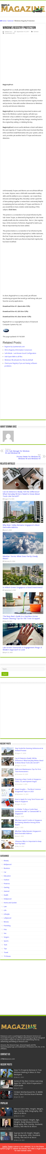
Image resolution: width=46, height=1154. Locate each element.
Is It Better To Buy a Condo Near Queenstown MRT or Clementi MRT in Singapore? (28, 811)
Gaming (6, 887)
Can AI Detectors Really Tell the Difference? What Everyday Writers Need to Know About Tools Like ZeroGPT (21, 494)
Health (6, 895)
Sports (6, 941)
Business (7, 868)
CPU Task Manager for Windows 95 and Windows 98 (17, 451)
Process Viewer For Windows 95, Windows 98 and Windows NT (29, 457)
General (10, 21)
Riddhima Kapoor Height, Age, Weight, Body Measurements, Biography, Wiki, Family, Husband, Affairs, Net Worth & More (28, 1123)
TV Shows (7, 956)
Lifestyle (7, 914)
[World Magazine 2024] (23, 8)
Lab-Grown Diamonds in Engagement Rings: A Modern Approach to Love (22, 648)
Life (5, 910)
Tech (5, 945)
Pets (5, 929)
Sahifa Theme (7, 1147)
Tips (5, 949)
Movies (6, 922)
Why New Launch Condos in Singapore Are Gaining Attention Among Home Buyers (28, 822)
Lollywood (7, 918)
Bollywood (7, 864)
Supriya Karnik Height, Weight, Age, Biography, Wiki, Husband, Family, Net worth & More (27, 1135)
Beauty (6, 861)
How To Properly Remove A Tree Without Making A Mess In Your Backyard (28, 1072)
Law (5, 906)
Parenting (7, 926)
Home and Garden (10, 903)
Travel (6, 952)
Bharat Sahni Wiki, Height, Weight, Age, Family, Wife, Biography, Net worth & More (28, 1111)
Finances (7, 883)
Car (5, 872)
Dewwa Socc (8, 31)
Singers (6, 937)
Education (7, 876)
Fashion (6, 880)
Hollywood (7, 899)
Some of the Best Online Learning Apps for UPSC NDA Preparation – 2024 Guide (28, 1083)
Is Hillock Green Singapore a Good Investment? (23, 587)
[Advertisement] (23, 59)
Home (4, 21)
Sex (5, 933)
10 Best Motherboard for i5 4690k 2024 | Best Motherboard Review (28, 1093)
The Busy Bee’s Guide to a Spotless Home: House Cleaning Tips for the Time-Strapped (21, 617)
